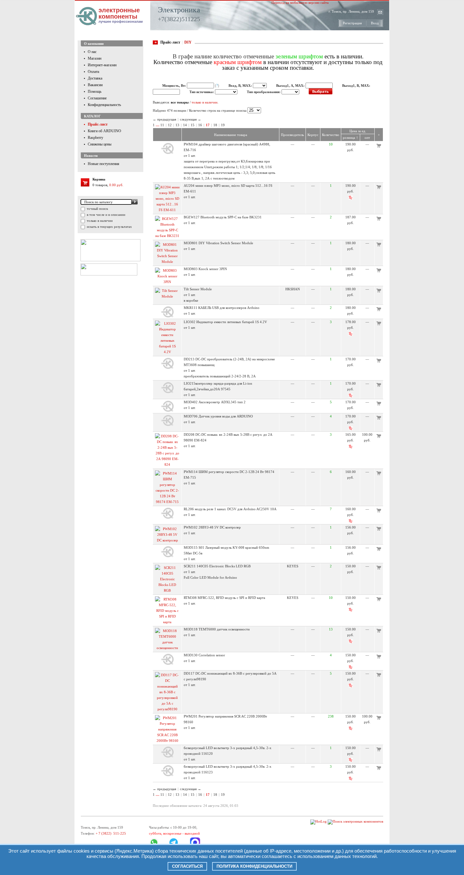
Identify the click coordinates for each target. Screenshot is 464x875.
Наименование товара (230, 135)
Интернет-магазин (102, 65)
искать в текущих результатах (109, 226)
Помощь (94, 91)
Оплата (93, 71)
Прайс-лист (98, 124)
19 (223, 125)
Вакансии (95, 85)
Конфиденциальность (104, 105)
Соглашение (97, 98)
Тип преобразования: (264, 92)
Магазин (94, 58)
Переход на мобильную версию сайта (300, 2)
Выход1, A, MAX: (291, 85)
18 (215, 125)
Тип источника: (202, 92)
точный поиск (97, 208)
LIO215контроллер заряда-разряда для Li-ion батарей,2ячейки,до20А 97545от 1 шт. (218, 389)
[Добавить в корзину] (379, 146)
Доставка (95, 78)
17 (208, 125)
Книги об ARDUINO (104, 131)
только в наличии (99, 220)
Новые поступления (103, 164)
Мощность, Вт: (174, 85)
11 (162, 125)
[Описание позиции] (167, 153)
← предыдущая (164, 119)
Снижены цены (99, 144)
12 (170, 125)
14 (185, 125)
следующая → (190, 119)
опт (367, 137)
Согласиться (187, 866)
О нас (92, 52)
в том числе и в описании (105, 214)
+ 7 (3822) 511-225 (111, 833)
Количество (330, 135)
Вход (375, 23)
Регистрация (352, 23)
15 (192, 125)
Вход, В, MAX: (241, 85)
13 (177, 125)
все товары (180, 102)
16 (200, 125)
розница (350, 137)
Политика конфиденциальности (254, 866)
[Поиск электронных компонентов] (355, 821)
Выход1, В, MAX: (356, 85)
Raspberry (95, 137)
